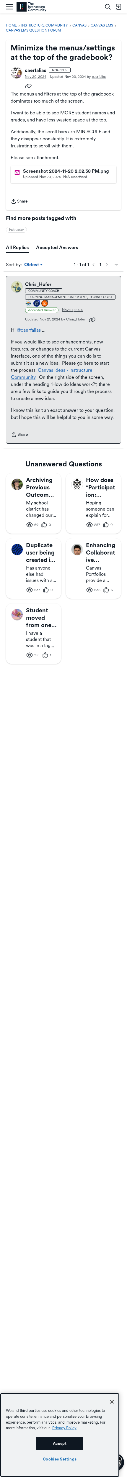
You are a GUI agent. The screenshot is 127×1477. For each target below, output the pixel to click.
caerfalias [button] (35, 70)
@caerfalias (29, 330)
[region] (59, 1435)
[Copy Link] (28, 85)
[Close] (111, 1401)
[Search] (107, 7)
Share (19, 202)
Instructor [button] (16, 230)
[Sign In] (118, 7)
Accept (60, 1443)
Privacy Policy (64, 1427)
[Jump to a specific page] (116, 264)
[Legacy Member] (36, 304)
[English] (31, 7)
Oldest (32, 265)
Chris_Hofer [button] (38, 284)
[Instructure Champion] (28, 304)
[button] (16, 73)
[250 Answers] (44, 304)
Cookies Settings (60, 1459)
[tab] (17, 248)
